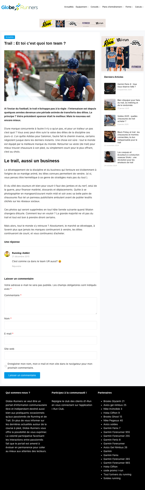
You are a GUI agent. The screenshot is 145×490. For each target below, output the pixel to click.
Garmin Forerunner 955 (117, 432)
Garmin (108, 451)
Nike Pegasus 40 (113, 420)
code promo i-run (113, 470)
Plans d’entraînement (112, 7)
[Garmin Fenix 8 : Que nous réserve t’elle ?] (110, 88)
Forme (128, 7)
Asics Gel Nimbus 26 (115, 447)
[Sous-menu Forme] (132, 6)
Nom (8, 318)
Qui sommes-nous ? (18, 392)
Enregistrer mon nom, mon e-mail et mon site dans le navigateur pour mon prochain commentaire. (50, 365)
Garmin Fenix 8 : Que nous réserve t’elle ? (127, 85)
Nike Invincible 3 (113, 408)
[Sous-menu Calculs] (142, 6)
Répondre (16, 266)
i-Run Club (58, 408)
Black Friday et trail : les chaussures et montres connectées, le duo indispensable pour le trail (129, 137)
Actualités (10, 37)
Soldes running (112, 478)
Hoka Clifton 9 (112, 412)
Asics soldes (111, 424)
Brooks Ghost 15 (113, 416)
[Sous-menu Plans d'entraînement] (122, 6)
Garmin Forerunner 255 (117, 435)
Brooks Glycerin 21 (114, 401)
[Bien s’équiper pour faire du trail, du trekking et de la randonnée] (110, 104)
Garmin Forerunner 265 (117, 459)
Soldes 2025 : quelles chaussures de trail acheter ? (127, 118)
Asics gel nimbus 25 (115, 405)
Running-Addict (21, 253)
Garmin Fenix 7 (112, 428)
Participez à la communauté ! (69, 392)
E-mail (8, 333)
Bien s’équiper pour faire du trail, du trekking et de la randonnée (129, 102)
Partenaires (105, 392)
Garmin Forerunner (114, 443)
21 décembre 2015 (20, 256)
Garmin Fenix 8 (112, 439)
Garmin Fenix (111, 455)
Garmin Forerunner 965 (117, 462)
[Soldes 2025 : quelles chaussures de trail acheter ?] (110, 120)
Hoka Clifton (111, 466)
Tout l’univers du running (117, 474)
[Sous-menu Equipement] (88, 6)
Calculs (138, 7)
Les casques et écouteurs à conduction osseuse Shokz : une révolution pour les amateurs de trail (128, 157)
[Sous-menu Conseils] (99, 6)
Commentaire (13, 295)
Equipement (81, 7)
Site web (9, 348)
